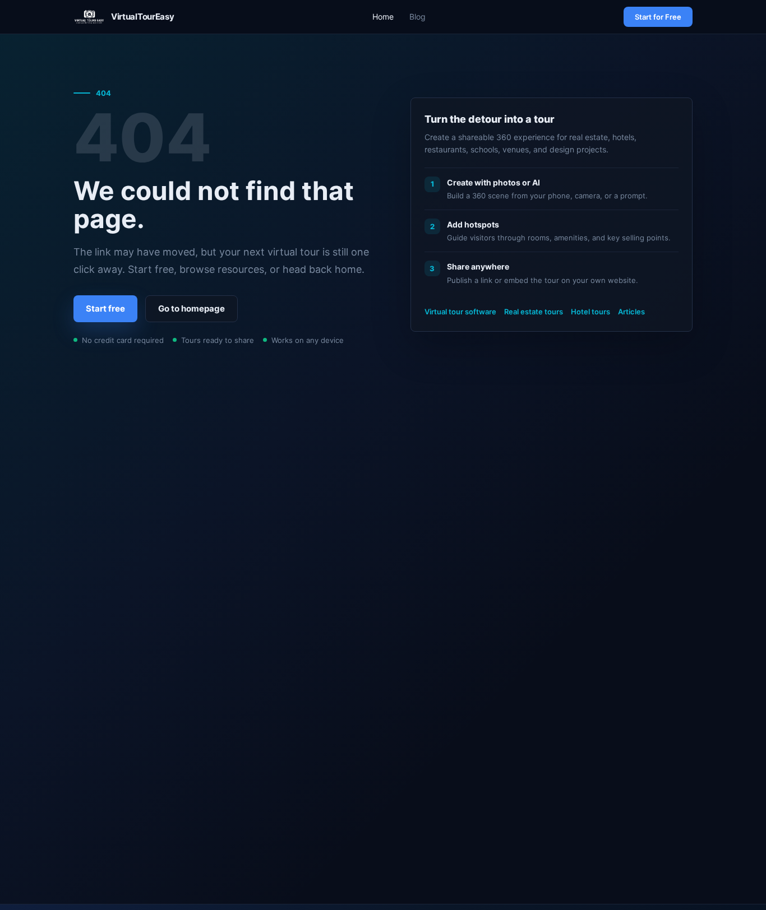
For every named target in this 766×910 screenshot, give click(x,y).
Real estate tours (533, 311)
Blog (417, 16)
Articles (631, 311)
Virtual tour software (460, 311)
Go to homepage (191, 308)
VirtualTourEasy (142, 16)
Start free (105, 308)
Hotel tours (590, 311)
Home (383, 16)
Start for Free (658, 16)
